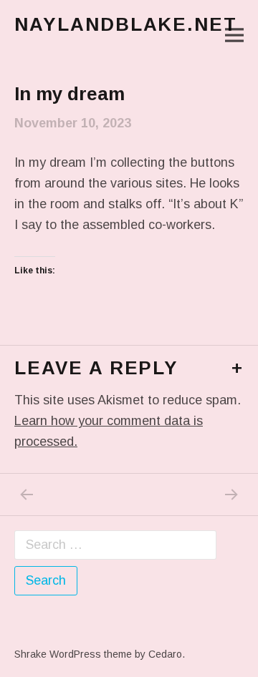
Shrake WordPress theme (73, 654)
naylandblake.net (125, 24)
